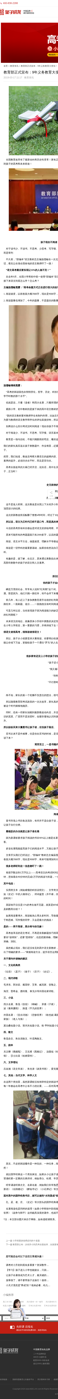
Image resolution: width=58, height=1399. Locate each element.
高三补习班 (7, 1302)
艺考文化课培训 (50, 1306)
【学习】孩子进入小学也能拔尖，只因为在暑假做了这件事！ (28, 1270)
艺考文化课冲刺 (35, 1306)
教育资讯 (14, 66)
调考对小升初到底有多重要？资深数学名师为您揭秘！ (28, 1265)
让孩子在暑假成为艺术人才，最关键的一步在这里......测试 (28, 1275)
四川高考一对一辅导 (35, 1302)
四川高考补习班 (43, 1379)
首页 (6, 66)
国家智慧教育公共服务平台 (23, 1379)
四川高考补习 (51, 1302)
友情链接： (4, 1379)
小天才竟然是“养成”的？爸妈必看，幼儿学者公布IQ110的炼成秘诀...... (28, 1285)
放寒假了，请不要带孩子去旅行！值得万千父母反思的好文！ (28, 1280)
